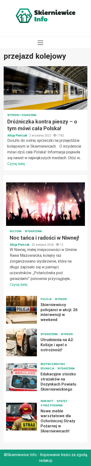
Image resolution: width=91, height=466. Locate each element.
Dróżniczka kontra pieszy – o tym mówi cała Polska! (45, 88)
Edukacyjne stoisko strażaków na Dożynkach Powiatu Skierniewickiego (21, 377)
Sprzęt (62, 401)
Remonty (47, 401)
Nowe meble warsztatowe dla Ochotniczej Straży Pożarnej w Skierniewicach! (21, 416)
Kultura (16, 231)
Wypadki (61, 299)
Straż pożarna (52, 405)
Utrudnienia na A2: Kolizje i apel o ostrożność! (21, 342)
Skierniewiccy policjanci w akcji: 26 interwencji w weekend (21, 310)
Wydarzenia (33, 231)
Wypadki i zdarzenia (21, 115)
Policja (46, 299)
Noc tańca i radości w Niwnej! (45, 204)
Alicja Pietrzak (17, 135)
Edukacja (48, 368)
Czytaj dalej (16, 164)
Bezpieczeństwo (53, 364)
